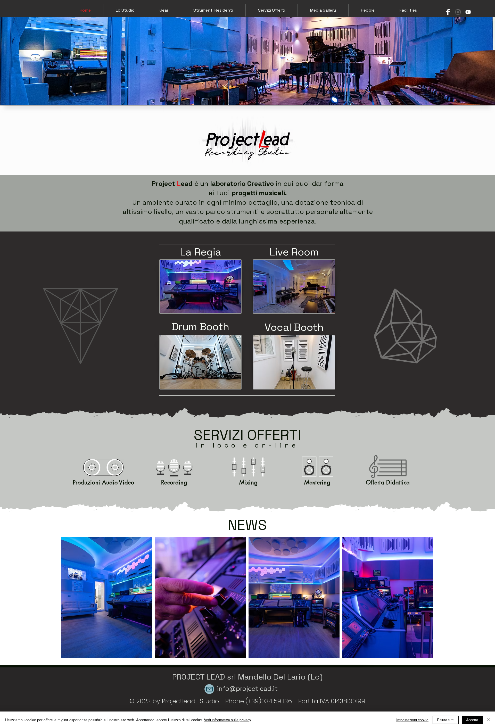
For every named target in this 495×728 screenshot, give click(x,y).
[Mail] (209, 689)
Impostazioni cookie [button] (412, 719)
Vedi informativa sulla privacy (227, 719)
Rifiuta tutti (445, 719)
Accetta (472, 719)
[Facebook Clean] (448, 12)
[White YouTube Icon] (468, 12)
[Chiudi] (489, 720)
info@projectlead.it (247, 688)
